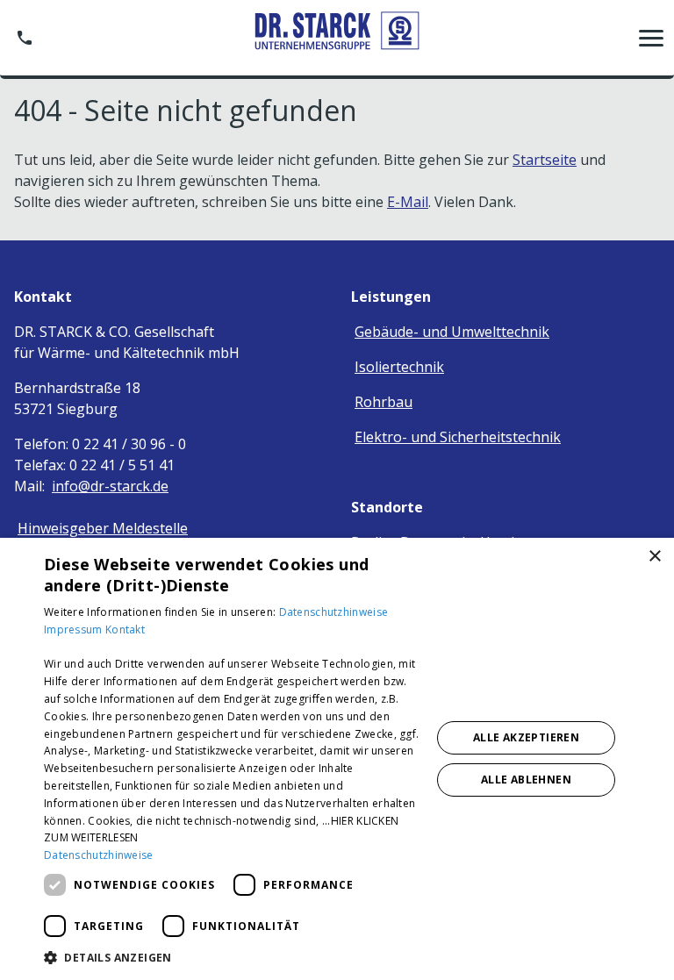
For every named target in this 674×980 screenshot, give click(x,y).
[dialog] (337, 759)
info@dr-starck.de (110, 486)
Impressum (74, 629)
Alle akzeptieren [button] (526, 737)
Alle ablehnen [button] (526, 779)
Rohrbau (383, 401)
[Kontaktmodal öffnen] (24, 38)
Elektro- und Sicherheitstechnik (458, 437)
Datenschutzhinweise (334, 611)
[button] (651, 38)
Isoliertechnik (399, 366)
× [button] (654, 556)
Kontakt (125, 629)
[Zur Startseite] (337, 37)
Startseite (545, 159)
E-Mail (407, 201)
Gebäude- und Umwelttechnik (452, 331)
